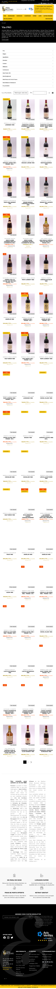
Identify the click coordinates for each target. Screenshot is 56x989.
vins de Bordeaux (35, 30)
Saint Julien (12, 36)
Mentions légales (33, 956)
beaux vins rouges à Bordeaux (43, 33)
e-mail (6, 2)
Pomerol (12, 785)
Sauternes (16, 808)
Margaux (42, 34)
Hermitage (16, 852)
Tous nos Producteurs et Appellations (20, 973)
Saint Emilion (23, 789)
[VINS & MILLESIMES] (7, 9)
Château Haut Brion (18, 805)
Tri (31, 93)
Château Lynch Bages (37, 817)
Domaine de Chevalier (20, 803)
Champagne (15, 839)
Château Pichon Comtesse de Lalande (37, 813)
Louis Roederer (16, 843)
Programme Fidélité (34, 966)
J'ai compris (38, 11)
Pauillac (48, 34)
